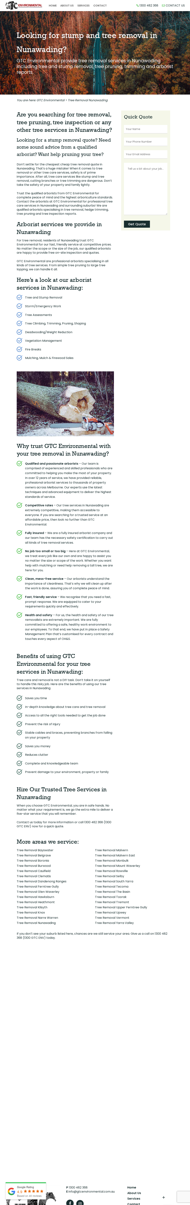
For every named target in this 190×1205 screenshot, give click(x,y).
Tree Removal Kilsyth (32, 907)
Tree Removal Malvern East (115, 855)
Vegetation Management (43, 341)
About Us (134, 1193)
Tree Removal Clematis (34, 876)
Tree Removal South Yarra (114, 881)
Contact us (25, 822)
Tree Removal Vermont (112, 918)
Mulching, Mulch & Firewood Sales (49, 358)
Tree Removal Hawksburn (35, 897)
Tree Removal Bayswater (35, 850)
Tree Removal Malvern (111, 850)
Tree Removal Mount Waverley (117, 866)
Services (133, 1199)
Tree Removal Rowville (111, 871)
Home (131, 1188)
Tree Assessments (38, 315)
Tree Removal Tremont (112, 902)
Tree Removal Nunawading (36, 923)
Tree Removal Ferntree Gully (38, 886)
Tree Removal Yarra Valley (114, 923)
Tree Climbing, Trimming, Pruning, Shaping (55, 323)
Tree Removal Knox (31, 912)
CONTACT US (175, 6)
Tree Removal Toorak (111, 897)
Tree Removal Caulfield (33, 871)
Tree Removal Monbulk (112, 860)
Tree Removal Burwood (34, 866)
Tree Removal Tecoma (111, 886)
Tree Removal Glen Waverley (38, 892)
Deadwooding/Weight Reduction (48, 332)
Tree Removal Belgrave (34, 855)
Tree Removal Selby (109, 876)
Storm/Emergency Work (43, 306)
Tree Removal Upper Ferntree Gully (121, 907)
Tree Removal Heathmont (36, 902)
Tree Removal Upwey (110, 912)
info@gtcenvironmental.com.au (90, 1191)
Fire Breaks (33, 349)
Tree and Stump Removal (43, 297)
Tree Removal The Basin (112, 892)
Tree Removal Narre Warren (37, 918)
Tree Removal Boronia (33, 860)
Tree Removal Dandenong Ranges (41, 881)
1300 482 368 (148, 6)
